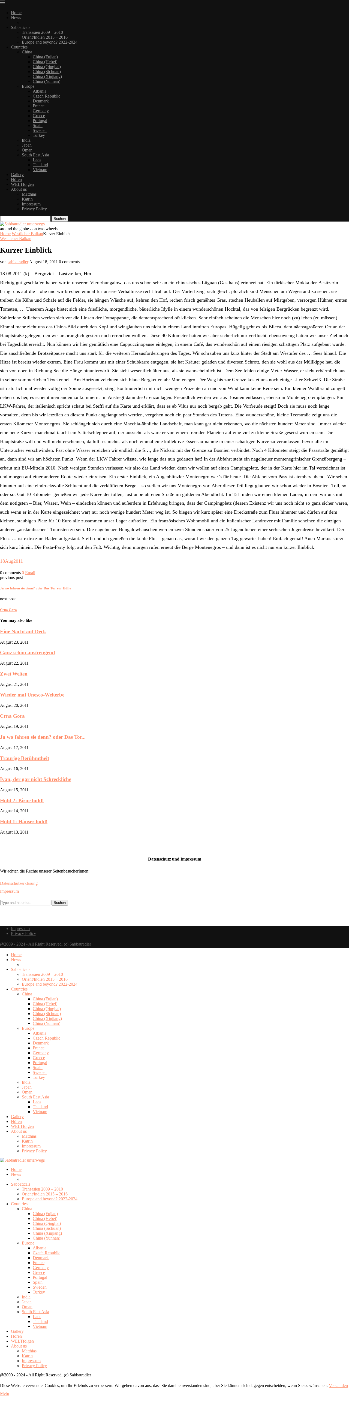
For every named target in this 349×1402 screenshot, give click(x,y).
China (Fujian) (45, 56)
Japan (27, 145)
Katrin (27, 199)
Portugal (40, 120)
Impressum (31, 204)
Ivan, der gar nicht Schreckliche (35, 779)
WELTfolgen (22, 184)
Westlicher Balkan (27, 233)
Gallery (17, 174)
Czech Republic (46, 96)
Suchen (60, 219)
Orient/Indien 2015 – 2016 (45, 37)
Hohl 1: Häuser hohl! (23, 821)
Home (16, 12)
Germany (41, 110)
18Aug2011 (11, 561)
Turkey (39, 135)
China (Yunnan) (46, 81)
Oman (27, 150)
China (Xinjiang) (47, 76)
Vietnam (40, 169)
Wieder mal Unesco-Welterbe (32, 695)
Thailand (40, 164)
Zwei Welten (14, 674)
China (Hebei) (45, 61)
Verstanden (338, 1385)
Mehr (4, 1393)
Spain (38, 125)
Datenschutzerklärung (19, 883)
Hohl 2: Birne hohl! (22, 800)
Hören (16, 179)
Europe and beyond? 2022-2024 (49, 42)
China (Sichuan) (47, 71)
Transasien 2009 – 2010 (42, 32)
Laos (37, 160)
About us (19, 189)
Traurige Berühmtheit (24, 758)
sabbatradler (18, 261)
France (38, 106)
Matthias (29, 194)
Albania (39, 91)
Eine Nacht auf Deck (23, 631)
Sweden (40, 130)
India (26, 140)
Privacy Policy (34, 209)
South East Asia (35, 155)
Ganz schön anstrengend (27, 652)
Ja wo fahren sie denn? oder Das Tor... (43, 737)
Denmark (41, 101)
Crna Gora (12, 716)
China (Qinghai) (47, 66)
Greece (39, 115)
